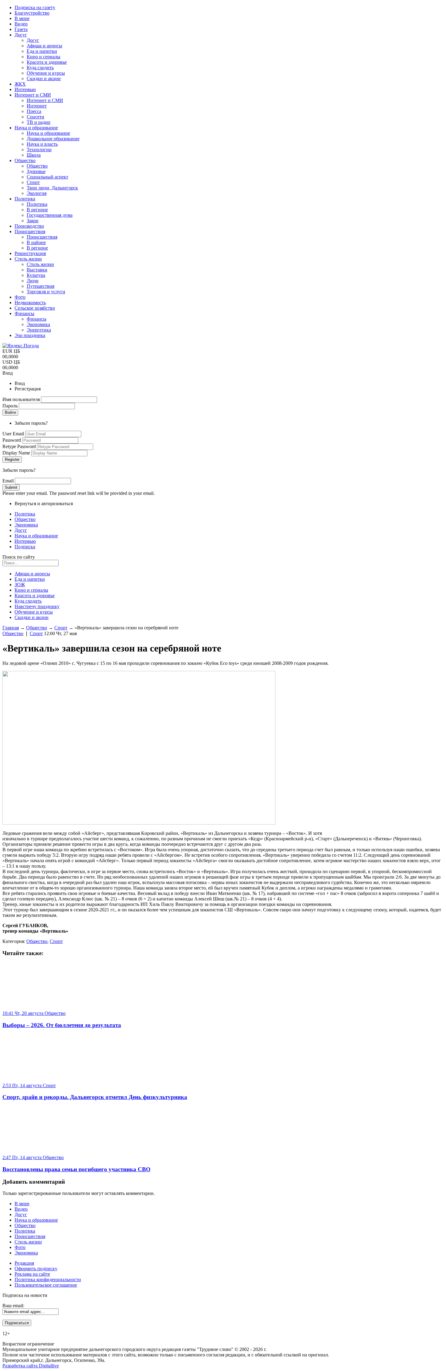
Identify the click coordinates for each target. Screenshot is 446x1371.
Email (8, 480)
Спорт (60, 627)
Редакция (24, 1263)
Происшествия (30, 1236)
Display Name (16, 452)
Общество (25, 519)
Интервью (25, 541)
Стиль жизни (28, 1241)
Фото (20, 1247)
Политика (25, 513)
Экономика (26, 524)
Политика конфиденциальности (48, 1279)
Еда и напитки (30, 579)
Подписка (25, 546)
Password (12, 440)
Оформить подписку (36, 1268)
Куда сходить (28, 601)
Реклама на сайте (32, 1274)
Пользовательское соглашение (46, 1285)
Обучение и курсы (34, 611)
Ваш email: (13, 1305)
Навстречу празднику (37, 606)
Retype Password (19, 446)
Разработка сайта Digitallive (30, 1365)
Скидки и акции (32, 617)
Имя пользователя (21, 399)
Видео (21, 1209)
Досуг (21, 530)
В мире (22, 1203)
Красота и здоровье (35, 595)
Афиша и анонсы (32, 573)
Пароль (10, 405)
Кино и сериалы (31, 590)
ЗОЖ (20, 584)
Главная (10, 627)
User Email (13, 433)
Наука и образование (36, 535)
